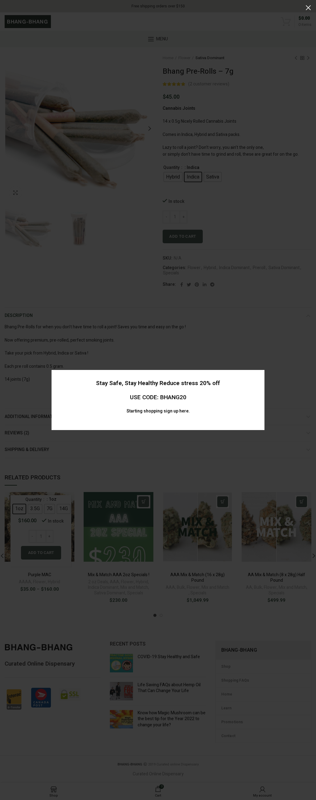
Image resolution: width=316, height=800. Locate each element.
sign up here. (177, 411)
